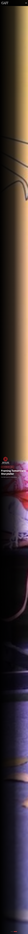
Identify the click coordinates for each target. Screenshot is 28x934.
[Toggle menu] (26, 3)
